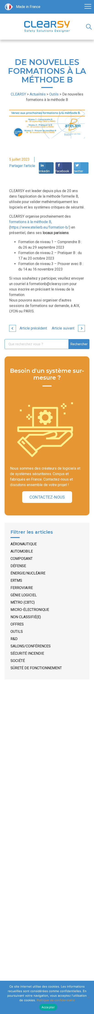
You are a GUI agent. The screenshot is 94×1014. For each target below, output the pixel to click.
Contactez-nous (47, 497)
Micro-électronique (29, 609)
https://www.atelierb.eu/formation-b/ (39, 227)
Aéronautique (23, 544)
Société (17, 661)
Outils (16, 631)
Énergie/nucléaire (27, 573)
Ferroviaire (21, 588)
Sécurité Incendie (27, 653)
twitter (78, 171)
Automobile (21, 551)
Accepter (48, 1007)
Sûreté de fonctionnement (36, 668)
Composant (21, 558)
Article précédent (33, 328)
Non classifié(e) (25, 617)
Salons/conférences (30, 646)
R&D (14, 639)
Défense (18, 566)
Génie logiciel (23, 595)
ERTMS (16, 580)
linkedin (44, 171)
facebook (62, 171)
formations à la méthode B (30, 222)
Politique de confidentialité (56, 1000)
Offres (17, 624)
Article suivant (63, 328)
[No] (88, 997)
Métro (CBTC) (22, 602)
